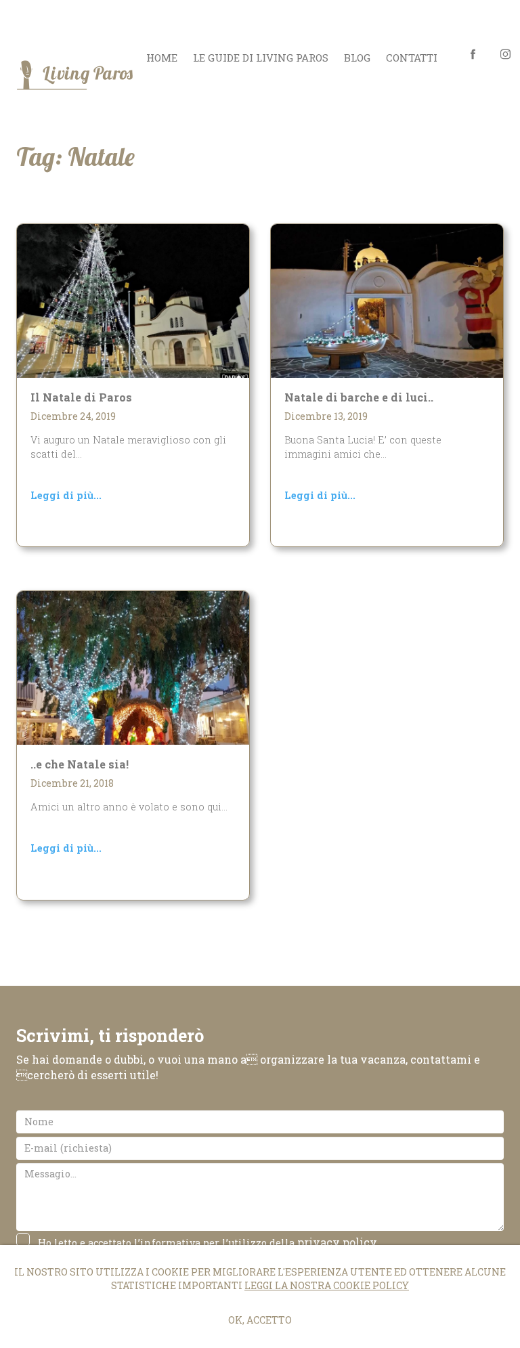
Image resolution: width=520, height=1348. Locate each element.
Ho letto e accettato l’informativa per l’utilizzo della (207, 1242)
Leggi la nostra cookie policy (326, 1285)
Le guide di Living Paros (260, 57)
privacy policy (337, 1242)
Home (161, 57)
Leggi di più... (66, 495)
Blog (357, 57)
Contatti (411, 57)
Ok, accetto (260, 1319)
